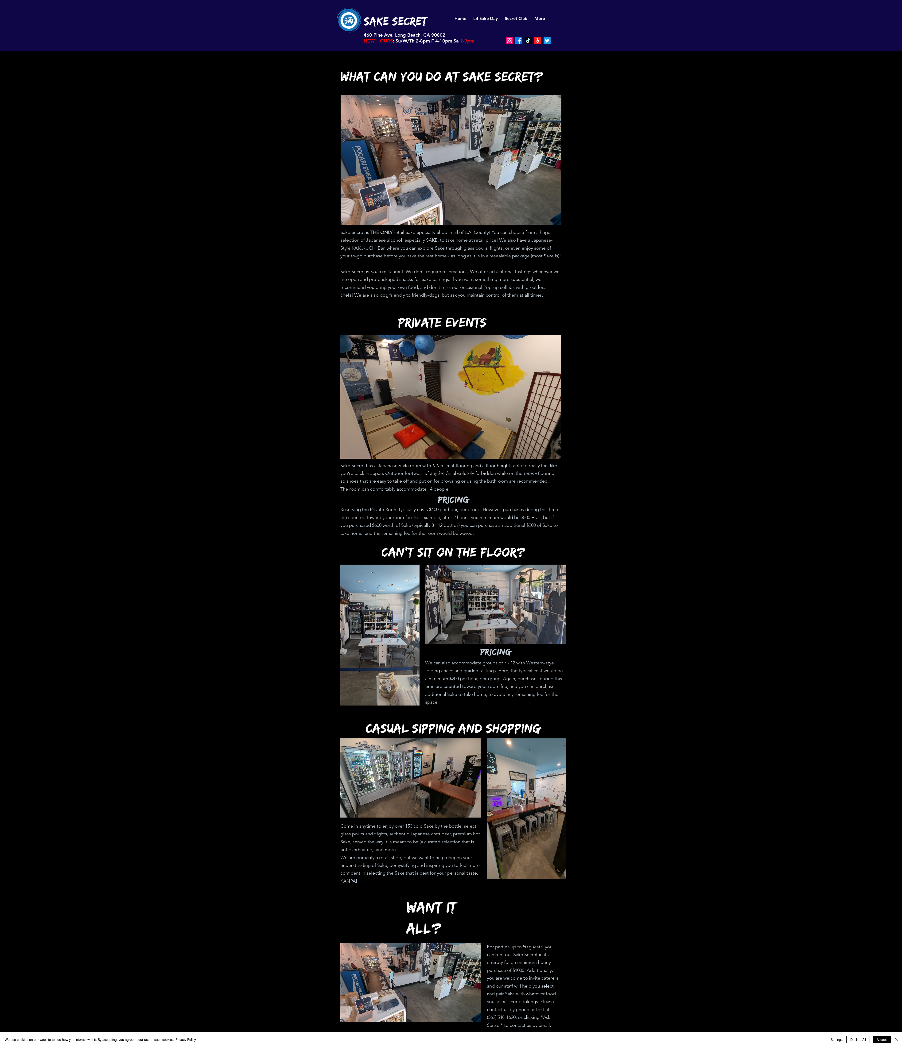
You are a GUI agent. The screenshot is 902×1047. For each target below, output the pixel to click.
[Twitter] (547, 40)
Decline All (858, 1039)
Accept (882, 1039)
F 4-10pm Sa (445, 41)
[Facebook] (518, 40)
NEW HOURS (378, 41)
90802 (438, 35)
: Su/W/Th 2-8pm (411, 41)
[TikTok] (528, 40)
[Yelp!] (537, 40)
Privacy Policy (185, 1039)
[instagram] (509, 40)
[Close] (896, 1039)
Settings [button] (837, 1039)
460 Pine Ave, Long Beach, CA (397, 35)
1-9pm (467, 41)
